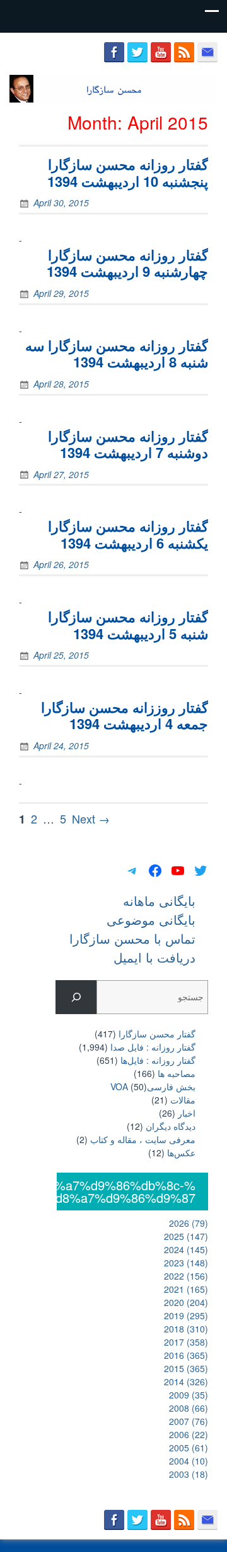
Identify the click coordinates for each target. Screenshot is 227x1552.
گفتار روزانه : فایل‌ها (157, 1060)
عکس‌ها (181, 1152)
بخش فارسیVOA (152, 1086)
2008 (188, 1408)
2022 (186, 1276)
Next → (91, 818)
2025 (186, 1236)
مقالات (182, 1099)
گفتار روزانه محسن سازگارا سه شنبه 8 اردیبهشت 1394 (116, 353)
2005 (188, 1447)
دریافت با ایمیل (154, 957)
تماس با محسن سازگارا (132, 938)
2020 (186, 1302)
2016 (186, 1355)
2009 (188, 1394)
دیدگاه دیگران (170, 1126)
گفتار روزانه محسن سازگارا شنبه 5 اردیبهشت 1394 (128, 624)
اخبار (186, 1113)
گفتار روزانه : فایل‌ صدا (152, 1047)
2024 (186, 1249)
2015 (186, 1368)
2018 (186, 1328)
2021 (186, 1289)
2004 (188, 1460)
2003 (188, 1474)
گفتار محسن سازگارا (157, 1033)
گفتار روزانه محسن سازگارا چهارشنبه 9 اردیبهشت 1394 (127, 263)
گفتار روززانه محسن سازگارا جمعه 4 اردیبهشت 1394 (124, 715)
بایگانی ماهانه (159, 900)
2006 (188, 1434)
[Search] (75, 997)
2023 (186, 1262)
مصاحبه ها (176, 1073)
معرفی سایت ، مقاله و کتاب (142, 1139)
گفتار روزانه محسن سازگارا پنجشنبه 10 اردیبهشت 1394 (127, 172)
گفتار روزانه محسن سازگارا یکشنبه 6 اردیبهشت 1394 (128, 534)
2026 (188, 1223)
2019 (186, 1315)
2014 (186, 1381)
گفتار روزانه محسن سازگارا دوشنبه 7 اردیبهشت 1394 (128, 444)
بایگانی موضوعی (151, 919)
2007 (188, 1421)
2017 (186, 1342)
